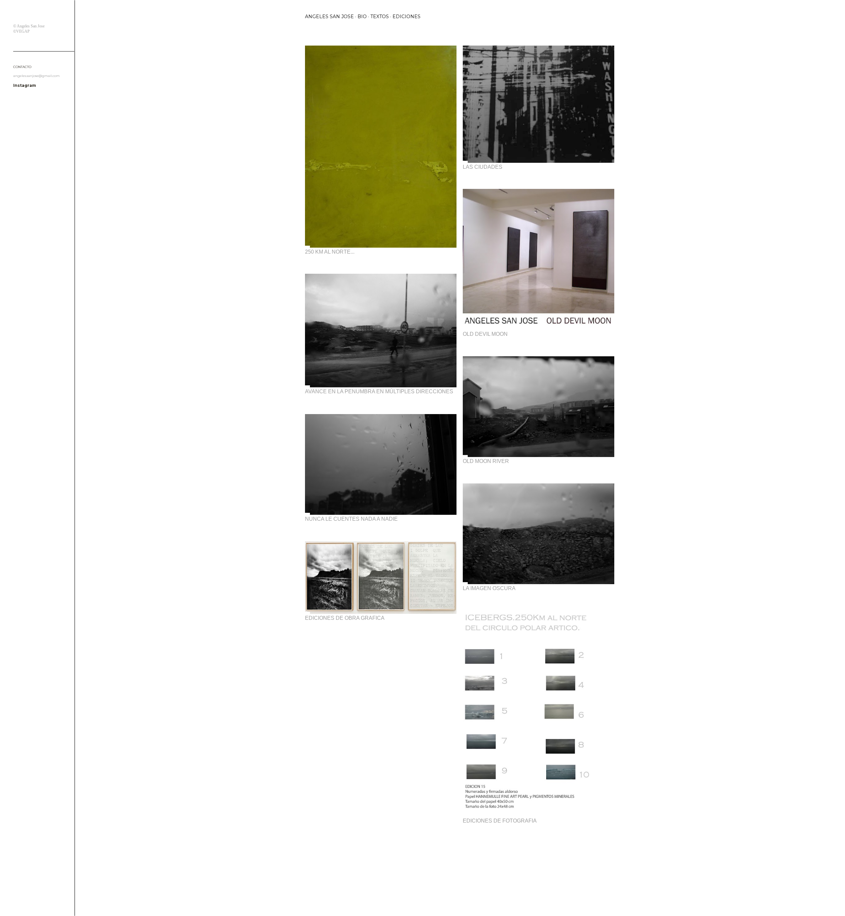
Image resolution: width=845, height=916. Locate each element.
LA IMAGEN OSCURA (489, 588)
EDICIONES (406, 16)
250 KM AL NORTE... (330, 252)
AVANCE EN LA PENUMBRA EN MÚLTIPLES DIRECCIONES (379, 391)
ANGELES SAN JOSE (329, 16)
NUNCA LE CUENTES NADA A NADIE (351, 519)
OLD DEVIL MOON (485, 334)
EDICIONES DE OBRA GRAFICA (345, 618)
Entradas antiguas (606, 846)
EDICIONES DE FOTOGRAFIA (500, 821)
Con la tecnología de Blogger (465, 884)
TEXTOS (379, 16)
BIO (362, 16)
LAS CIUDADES (482, 167)
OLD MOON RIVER (486, 461)
